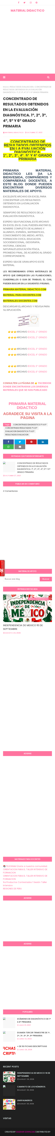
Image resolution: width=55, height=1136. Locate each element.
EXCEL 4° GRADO (37, 354)
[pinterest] (36, 2)
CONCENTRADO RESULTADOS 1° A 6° (21, 428)
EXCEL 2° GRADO (37, 337)
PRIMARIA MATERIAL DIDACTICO (27, 406)
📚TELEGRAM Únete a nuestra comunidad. (25, 866)
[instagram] (31, 2)
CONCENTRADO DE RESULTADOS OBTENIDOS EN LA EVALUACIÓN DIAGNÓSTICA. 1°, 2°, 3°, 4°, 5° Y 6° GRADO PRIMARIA (33, 468)
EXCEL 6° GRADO (37, 371)
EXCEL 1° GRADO (37, 331)
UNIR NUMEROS (24, 1100)
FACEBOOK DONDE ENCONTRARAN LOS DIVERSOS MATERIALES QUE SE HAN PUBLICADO (27, 386)
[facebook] (18, 2)
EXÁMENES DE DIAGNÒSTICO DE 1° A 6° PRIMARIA (34, 1020)
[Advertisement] (27, 43)
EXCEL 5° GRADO (37, 366)
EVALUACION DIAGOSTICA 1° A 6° (19, 431)
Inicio (5, 87)
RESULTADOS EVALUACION (21, 87)
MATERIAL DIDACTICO (27, 10)
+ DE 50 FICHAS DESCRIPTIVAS (32, 1046)
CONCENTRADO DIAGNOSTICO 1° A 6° (29, 424)
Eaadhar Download (25, 1132)
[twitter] (24, 2)
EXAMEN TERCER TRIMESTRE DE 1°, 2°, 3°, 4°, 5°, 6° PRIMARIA (33, 1034)
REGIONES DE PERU (12, 888)
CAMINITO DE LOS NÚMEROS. (31, 1086)
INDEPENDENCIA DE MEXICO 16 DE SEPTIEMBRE (23, 627)
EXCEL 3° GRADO (37, 349)
